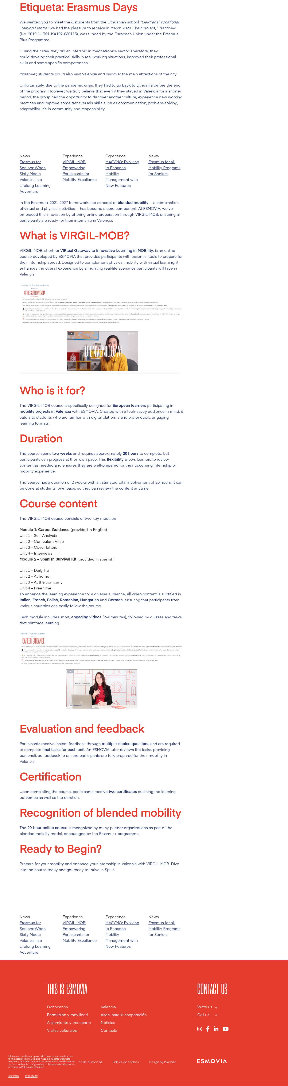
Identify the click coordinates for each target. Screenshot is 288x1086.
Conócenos (57, 1007)
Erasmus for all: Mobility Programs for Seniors (164, 167)
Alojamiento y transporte (69, 1022)
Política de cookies (126, 1062)
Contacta (109, 1030)
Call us (203, 1014)
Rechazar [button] (31, 1076)
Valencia (108, 1007)
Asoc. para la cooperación (124, 1014)
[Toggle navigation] (273, 13)
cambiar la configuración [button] (30, 1064)
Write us (204, 1007)
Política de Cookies (32, 1067)
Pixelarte (170, 1062)
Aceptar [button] (13, 1076)
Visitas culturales (62, 1030)
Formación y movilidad (67, 1014)
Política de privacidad (87, 1062)
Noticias (108, 1022)
